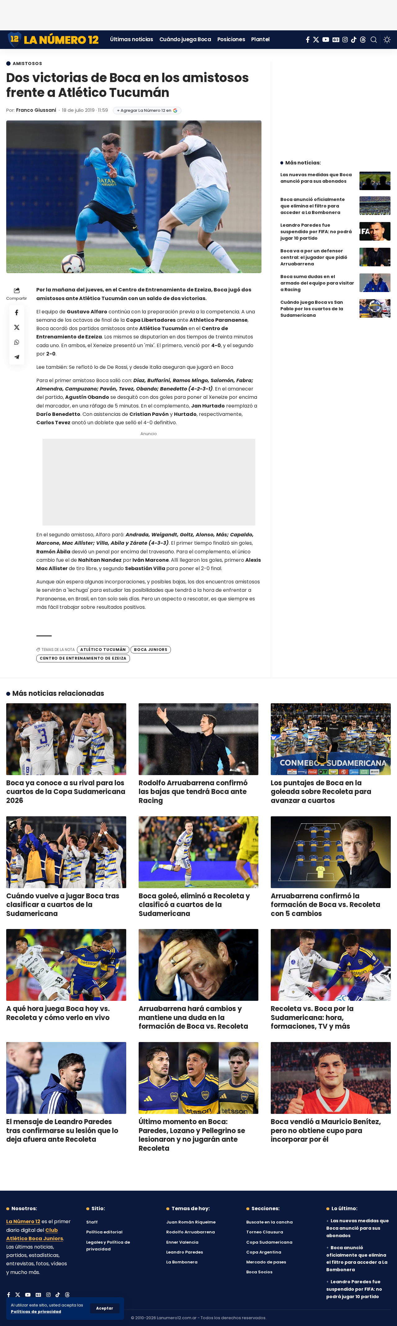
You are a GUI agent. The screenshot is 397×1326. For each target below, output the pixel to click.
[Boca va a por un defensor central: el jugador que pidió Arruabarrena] (374, 257)
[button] (104, 1308)
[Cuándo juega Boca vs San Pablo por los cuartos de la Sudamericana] (374, 308)
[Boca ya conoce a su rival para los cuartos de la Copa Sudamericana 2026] (66, 739)
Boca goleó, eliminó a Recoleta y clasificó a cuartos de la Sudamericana (194, 904)
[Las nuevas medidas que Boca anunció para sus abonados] (374, 181)
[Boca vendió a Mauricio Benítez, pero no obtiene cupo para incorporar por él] (331, 1078)
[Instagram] (345, 39)
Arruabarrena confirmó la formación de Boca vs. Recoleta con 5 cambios (325, 904)
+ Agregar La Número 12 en (144, 110)
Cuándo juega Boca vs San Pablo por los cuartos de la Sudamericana (311, 308)
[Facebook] (307, 39)
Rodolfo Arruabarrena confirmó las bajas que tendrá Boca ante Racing (193, 791)
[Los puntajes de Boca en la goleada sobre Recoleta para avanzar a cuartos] (331, 739)
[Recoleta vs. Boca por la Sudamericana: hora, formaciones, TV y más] (331, 965)
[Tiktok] (354, 39)
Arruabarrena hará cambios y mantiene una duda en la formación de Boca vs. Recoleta (193, 1017)
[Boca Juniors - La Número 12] (53, 39)
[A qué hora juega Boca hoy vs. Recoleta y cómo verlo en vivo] (66, 965)
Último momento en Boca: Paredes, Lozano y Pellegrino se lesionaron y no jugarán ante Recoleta (192, 1135)
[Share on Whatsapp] (16, 342)
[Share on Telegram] (16, 357)
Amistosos (27, 63)
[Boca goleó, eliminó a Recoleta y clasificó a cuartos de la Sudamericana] (199, 852)
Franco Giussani (36, 110)
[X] (316, 39)
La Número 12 (23, 1221)
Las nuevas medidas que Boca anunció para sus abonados (316, 178)
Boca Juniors (150, 649)
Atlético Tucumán (103, 649)
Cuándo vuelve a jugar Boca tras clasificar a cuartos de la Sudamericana (62, 904)
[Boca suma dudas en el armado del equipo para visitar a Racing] (374, 282)
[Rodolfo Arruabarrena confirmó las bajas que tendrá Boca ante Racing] (199, 739)
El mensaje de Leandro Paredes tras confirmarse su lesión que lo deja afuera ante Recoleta (62, 1130)
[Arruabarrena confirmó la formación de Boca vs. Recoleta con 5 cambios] (331, 852)
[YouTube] (326, 39)
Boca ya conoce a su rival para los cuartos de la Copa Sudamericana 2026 (65, 791)
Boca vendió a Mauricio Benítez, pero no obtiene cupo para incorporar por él (326, 1130)
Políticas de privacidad (36, 1311)
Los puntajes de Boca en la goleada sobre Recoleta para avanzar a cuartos (321, 791)
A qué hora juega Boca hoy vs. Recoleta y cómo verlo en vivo (58, 1013)
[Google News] (336, 39)
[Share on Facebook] (16, 312)
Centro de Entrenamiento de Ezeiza (83, 658)
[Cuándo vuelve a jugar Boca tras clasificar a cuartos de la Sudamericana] (66, 852)
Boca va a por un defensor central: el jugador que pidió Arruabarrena (313, 257)
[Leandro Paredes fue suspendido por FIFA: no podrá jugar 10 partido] (374, 231)
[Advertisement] (198, 14)
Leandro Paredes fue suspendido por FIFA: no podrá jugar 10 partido (316, 231)
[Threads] (363, 39)
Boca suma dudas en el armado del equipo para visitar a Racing (317, 283)
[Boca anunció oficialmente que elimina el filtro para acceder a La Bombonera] (374, 205)
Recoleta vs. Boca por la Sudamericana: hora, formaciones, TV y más (312, 1017)
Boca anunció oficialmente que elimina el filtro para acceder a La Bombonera (312, 206)
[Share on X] (16, 327)
